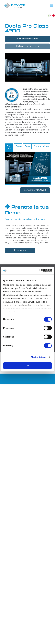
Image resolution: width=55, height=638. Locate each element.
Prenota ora (20, 250)
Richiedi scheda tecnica (27, 46)
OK (27, 365)
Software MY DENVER (35, 190)
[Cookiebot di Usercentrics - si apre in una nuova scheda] (39, 270)
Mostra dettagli (38, 357)
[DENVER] (25, 5)
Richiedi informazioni (27, 39)
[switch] (48, 328)
